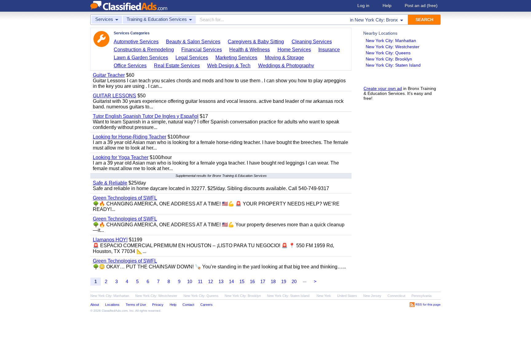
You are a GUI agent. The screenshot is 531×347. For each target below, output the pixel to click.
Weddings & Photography (286, 65)
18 (273, 281)
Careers (206, 304)
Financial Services (201, 49)
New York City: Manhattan (391, 40)
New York (324, 296)
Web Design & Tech (228, 65)
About (94, 304)
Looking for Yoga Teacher (120, 157)
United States (347, 296)
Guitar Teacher (109, 75)
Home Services (294, 49)
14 (231, 281)
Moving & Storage (284, 57)
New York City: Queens (388, 52)
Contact (188, 304)
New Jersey (372, 296)
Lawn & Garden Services (141, 57)
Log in (363, 5)
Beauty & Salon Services (193, 41)
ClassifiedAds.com (115, 310)
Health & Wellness (249, 49)
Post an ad (421, 5)
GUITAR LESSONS (114, 95)
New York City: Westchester (392, 46)
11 (200, 281)
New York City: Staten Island (393, 65)
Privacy (157, 304)
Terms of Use (136, 304)
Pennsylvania (421, 296)
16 (252, 281)
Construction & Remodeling (144, 49)
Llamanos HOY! (110, 239)
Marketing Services (236, 57)
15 (241, 281)
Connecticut (396, 296)
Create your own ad (383, 88)
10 (189, 281)
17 (262, 281)
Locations (112, 304)
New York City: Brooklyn (389, 59)
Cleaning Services (312, 41)
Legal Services (191, 57)
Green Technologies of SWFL (125, 198)
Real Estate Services (177, 65)
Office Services (130, 65)
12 (210, 281)
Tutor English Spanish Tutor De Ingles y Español (146, 116)
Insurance (329, 49)
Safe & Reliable (110, 182)
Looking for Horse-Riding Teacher (129, 136)
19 (283, 281)
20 (294, 281)
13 (220, 281)
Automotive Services (136, 41)
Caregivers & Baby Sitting (256, 41)
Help (387, 5)
